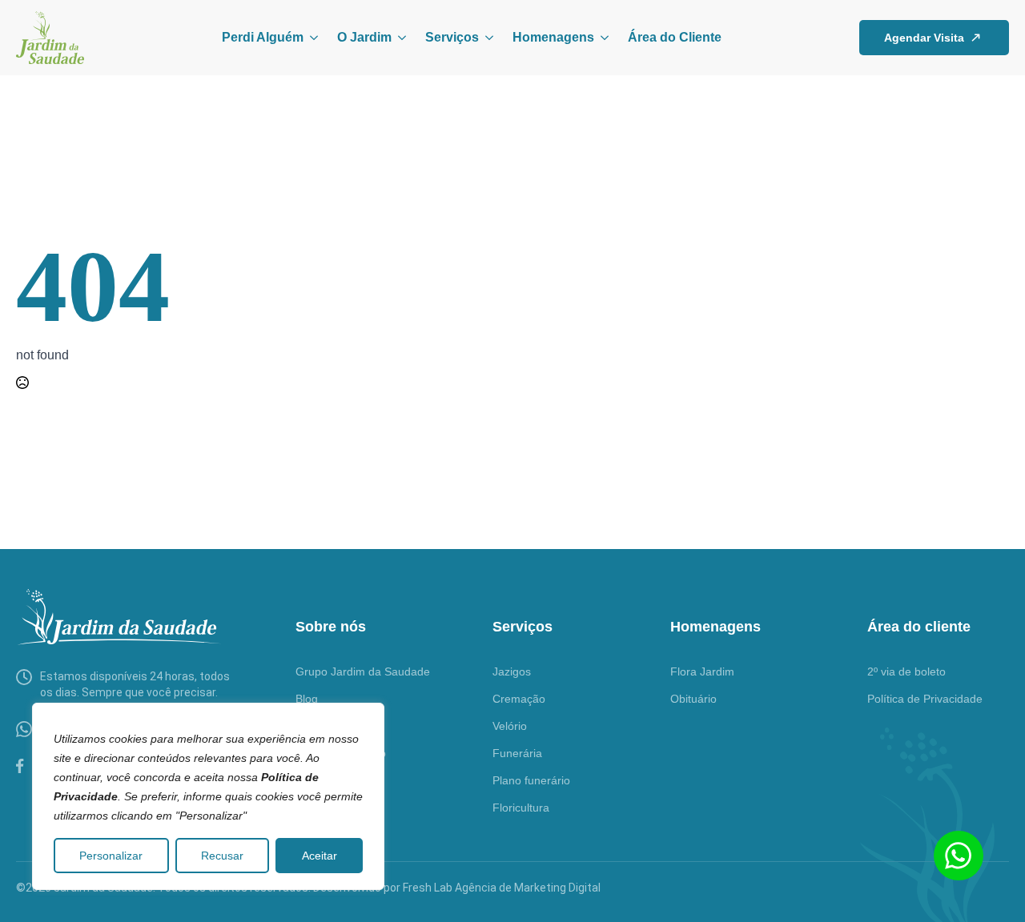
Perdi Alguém (262, 37)
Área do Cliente (675, 37)
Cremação (518, 698)
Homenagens (553, 37)
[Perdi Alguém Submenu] (310, 37)
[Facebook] (20, 766)
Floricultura (520, 807)
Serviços (452, 37)
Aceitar (319, 855)
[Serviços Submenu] (486, 37)
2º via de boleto (906, 671)
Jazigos (511, 671)
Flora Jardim (702, 671)
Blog (306, 698)
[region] (208, 796)
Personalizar (111, 855)
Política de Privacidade (925, 698)
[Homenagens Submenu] (601, 37)
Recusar (222, 855)
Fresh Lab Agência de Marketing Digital (502, 887)
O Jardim (364, 37)
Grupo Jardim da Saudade (362, 671)
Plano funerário (531, 780)
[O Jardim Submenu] (399, 37)
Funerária (517, 753)
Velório (509, 726)
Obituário (693, 698)
